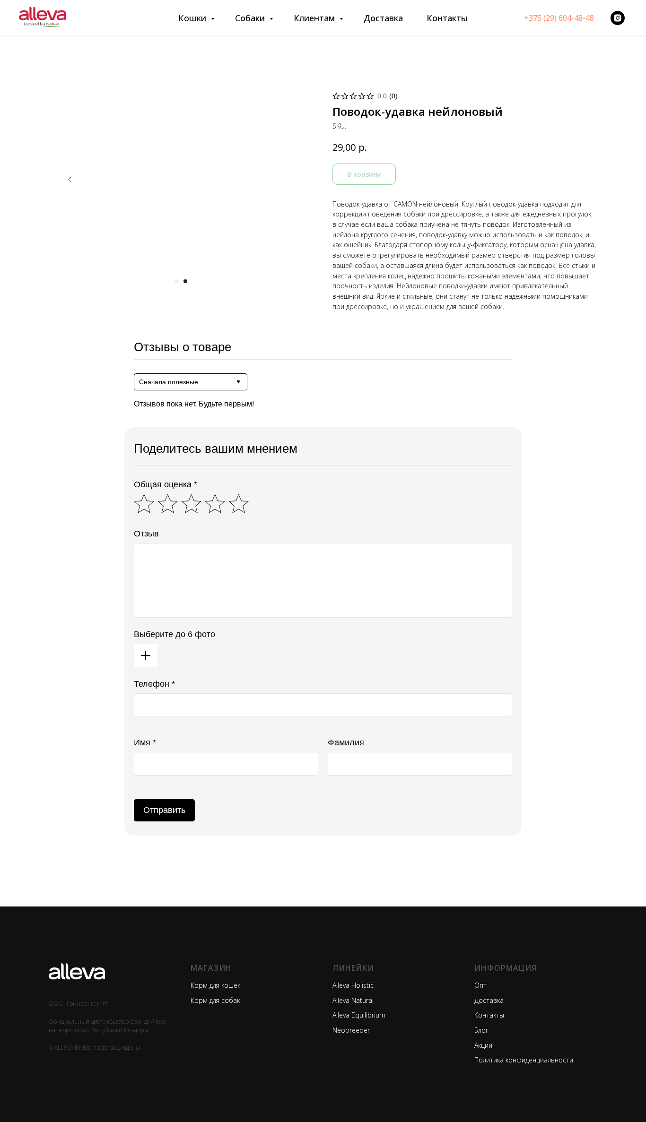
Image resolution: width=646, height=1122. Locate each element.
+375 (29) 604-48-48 (559, 18)
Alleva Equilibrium (358, 1014)
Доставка (383, 18)
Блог (481, 1030)
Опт (480, 985)
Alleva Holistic (353, 985)
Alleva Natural (353, 1000)
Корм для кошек (215, 985)
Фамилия (346, 742)
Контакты (447, 18)
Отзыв (146, 533)
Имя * (145, 742)
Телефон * (154, 684)
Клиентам (315, 18)
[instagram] (618, 18)
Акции (483, 1045)
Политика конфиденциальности (523, 1059)
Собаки (251, 18)
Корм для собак (215, 1000)
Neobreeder (351, 1030)
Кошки (193, 18)
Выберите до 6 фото (174, 634)
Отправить (164, 810)
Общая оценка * (165, 484)
